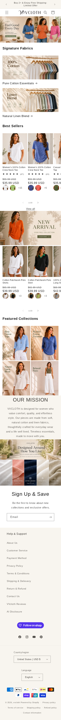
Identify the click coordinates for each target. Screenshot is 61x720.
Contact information (32, 713)
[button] (7, 12)
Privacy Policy (15, 565)
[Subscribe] (50, 517)
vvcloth (16, 702)
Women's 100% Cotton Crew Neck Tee (14, 168)
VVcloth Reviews (16, 604)
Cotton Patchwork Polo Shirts (14, 281)
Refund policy (50, 708)
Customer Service (17, 550)
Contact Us (13, 596)
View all (30, 208)
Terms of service (15, 708)
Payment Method (16, 558)
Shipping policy (34, 708)
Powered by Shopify (30, 702)
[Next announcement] (54, 4)
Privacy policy (49, 702)
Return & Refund (16, 588)
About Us (12, 543)
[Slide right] (38, 202)
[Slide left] (23, 202)
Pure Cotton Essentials (18, 83)
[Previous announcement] (6, 4)
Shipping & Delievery (19, 581)
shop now (31, 29)
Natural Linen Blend (16, 116)
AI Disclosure (14, 611)
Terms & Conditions (18, 573)
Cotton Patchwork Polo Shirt (39, 281)
